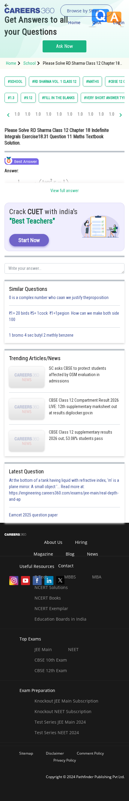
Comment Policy (90, 753)
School (29, 63)
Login (118, 22)
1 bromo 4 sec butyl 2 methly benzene (42, 335)
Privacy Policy (64, 760)
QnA (96, 22)
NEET (73, 649)
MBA (96, 577)
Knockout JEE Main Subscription (66, 701)
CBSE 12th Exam (50, 670)
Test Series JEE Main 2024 (60, 722)
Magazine (43, 554)
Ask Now (64, 46)
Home (74, 22)
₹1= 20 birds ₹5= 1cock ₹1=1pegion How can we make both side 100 (64, 316)
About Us (53, 542)
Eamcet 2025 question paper (33, 515)
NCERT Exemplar (51, 608)
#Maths (92, 81)
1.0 (17, 114)
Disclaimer (55, 753)
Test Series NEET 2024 (56, 732)
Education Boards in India (60, 619)
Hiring (81, 542)
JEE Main (43, 649)
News (92, 554)
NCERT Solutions (51, 587)
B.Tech (41, 577)
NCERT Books (47, 598)
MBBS (70, 577)
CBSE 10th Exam (50, 660)
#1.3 (11, 98)
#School (15, 81)
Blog (70, 554)
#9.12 (28, 98)
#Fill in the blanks (58, 98)
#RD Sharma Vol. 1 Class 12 (54, 81)
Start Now (29, 240)
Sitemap (26, 753)
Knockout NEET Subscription (63, 711)
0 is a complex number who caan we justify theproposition (59, 297)
